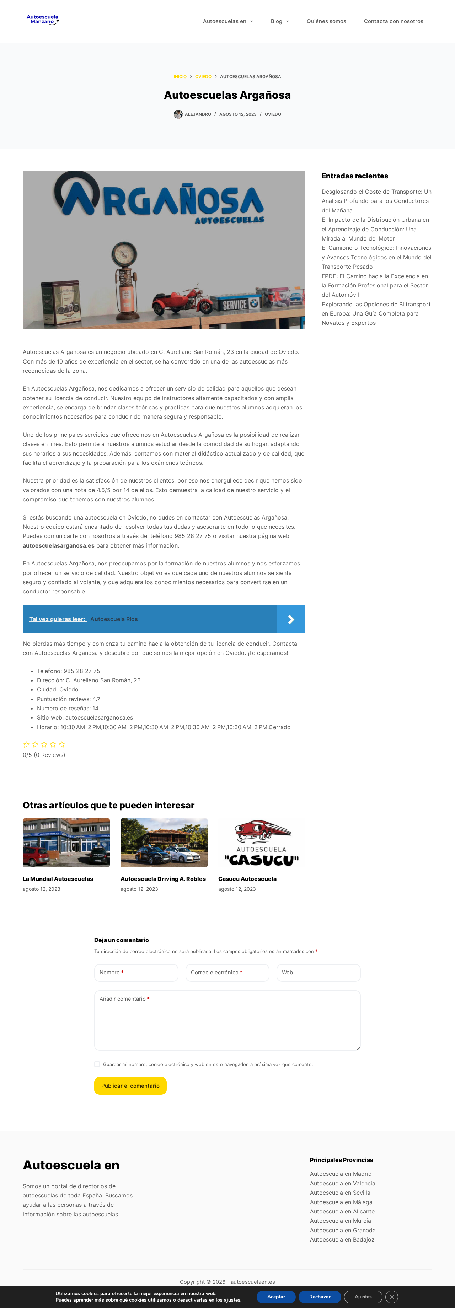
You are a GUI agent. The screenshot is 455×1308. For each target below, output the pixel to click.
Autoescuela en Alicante (342, 1211)
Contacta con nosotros (393, 21)
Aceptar (276, 1296)
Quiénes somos (326, 21)
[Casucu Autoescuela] (261, 842)
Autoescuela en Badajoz (342, 1239)
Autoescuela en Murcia (340, 1220)
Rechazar (320, 1296)
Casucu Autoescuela (247, 878)
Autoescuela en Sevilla (340, 1192)
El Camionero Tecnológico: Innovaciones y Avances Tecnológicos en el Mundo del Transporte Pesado (377, 257)
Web (287, 972)
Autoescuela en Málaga (341, 1202)
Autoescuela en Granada (343, 1230)
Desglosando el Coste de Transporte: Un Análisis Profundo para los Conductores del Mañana (377, 201)
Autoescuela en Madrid (341, 1173)
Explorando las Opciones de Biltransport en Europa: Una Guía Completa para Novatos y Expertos (376, 314)
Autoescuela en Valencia (342, 1183)
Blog (276, 21)
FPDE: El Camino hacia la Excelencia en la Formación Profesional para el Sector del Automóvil (375, 285)
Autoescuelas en (224, 21)
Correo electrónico (216, 972)
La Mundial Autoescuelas (58, 878)
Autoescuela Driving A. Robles (163, 878)
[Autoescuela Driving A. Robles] (164, 842)
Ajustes (363, 1296)
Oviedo (273, 114)
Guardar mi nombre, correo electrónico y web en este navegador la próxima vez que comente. (208, 1064)
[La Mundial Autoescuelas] (66, 842)
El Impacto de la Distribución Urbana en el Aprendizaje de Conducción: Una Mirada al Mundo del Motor (375, 229)
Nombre (112, 972)
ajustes (232, 1300)
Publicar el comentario (130, 1085)
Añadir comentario (125, 998)
